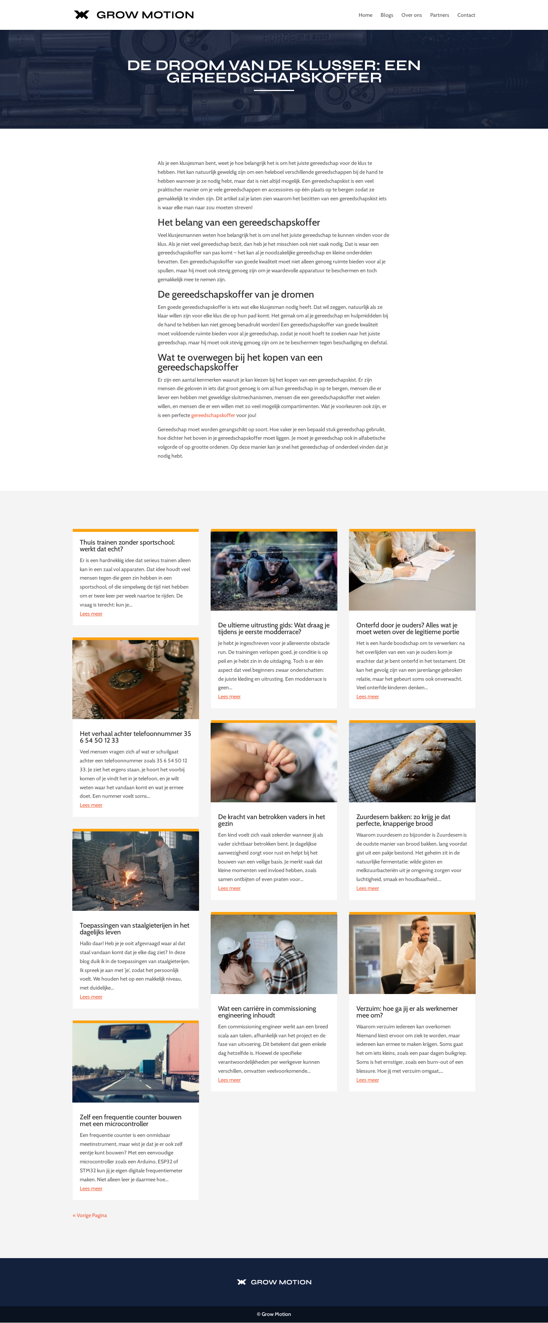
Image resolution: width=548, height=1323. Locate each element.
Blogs (387, 15)
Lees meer (91, 613)
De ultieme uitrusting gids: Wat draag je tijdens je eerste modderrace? (274, 628)
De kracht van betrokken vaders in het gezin (271, 820)
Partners (439, 15)
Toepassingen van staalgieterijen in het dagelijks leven (134, 928)
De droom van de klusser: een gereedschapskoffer (274, 71)
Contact (466, 15)
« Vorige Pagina (90, 1215)
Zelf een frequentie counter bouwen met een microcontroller (131, 1120)
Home (365, 15)
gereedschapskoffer (213, 415)
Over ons (411, 15)
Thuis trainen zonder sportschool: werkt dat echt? (127, 545)
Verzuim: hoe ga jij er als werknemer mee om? (407, 1011)
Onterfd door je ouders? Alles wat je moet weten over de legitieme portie (407, 628)
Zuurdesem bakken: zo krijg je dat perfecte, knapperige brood (403, 820)
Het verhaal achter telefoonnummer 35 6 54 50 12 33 (135, 737)
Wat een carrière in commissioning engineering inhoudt (267, 1011)
